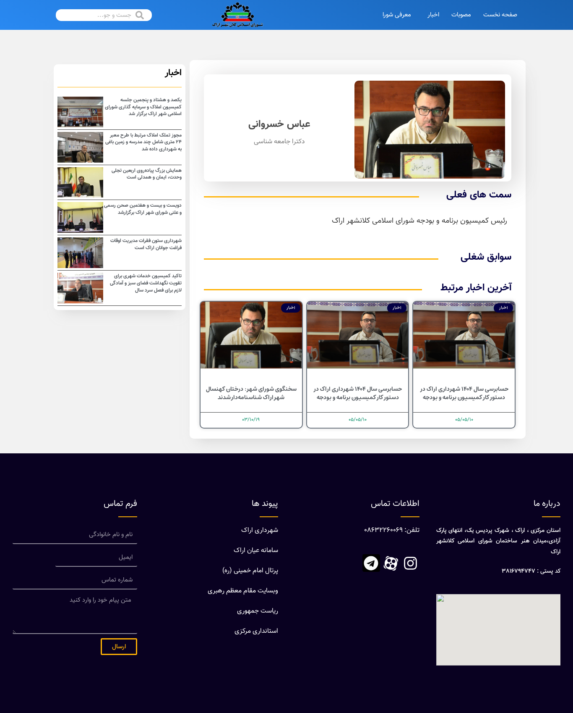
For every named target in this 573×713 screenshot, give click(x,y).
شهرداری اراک (259, 530)
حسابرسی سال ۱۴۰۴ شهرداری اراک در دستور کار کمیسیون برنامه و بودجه (464, 393)
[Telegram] (371, 563)
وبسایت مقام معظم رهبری (243, 591)
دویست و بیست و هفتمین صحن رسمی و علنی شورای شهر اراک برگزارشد (143, 209)
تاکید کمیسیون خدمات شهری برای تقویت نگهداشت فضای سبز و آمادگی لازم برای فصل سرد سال (146, 283)
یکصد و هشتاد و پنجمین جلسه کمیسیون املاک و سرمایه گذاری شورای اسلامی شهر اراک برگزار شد (143, 107)
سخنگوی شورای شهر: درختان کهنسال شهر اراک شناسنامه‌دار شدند (251, 393)
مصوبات (461, 15)
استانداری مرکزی (256, 631)
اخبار (433, 15)
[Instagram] (410, 563)
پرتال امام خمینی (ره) (250, 571)
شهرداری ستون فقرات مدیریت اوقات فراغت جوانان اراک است (146, 244)
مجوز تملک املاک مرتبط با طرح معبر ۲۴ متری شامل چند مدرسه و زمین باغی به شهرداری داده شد (143, 142)
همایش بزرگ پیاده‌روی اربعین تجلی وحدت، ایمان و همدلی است (147, 174)
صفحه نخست (500, 15)
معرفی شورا (397, 15)
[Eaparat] (391, 563)
